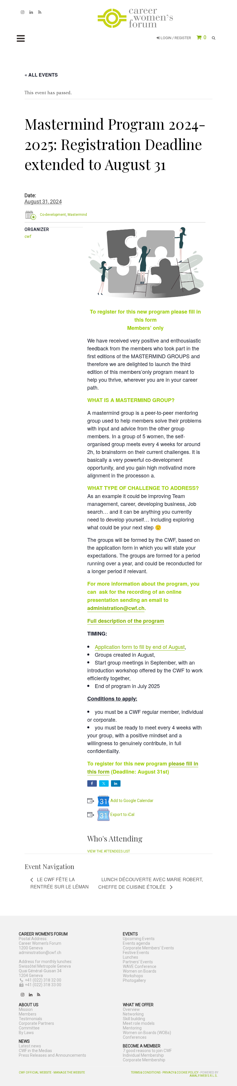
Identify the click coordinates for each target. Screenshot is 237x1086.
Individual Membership (143, 1055)
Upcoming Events (139, 938)
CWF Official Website (35, 1072)
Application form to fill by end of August (140, 646)
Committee (29, 1028)
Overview (131, 1009)
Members (27, 1014)
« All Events (41, 74)
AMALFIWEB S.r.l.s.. (204, 1075)
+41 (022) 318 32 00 (43, 980)
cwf (28, 236)
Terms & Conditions (145, 1072)
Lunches (130, 957)
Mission (26, 1009)
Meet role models (139, 1023)
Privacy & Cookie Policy (180, 1072)
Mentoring (132, 1028)
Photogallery (134, 980)
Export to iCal (122, 814)
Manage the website (69, 1072)
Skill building (134, 1018)
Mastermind (77, 215)
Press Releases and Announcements (52, 1055)
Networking (133, 1014)
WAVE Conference (139, 966)
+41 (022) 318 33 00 (43, 984)
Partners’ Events (138, 962)
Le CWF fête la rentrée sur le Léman (59, 883)
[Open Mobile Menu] (21, 39)
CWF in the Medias (35, 1050)
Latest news (30, 1046)
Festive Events (136, 952)
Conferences (135, 1037)
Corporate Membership (144, 1060)
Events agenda (136, 943)
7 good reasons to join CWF (147, 1050)
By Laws (26, 1032)
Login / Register (175, 38)
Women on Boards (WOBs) (147, 1032)
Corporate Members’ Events (148, 948)
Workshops (133, 975)
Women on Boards (139, 971)
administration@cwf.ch (116, 608)
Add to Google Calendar (131, 800)
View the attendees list (108, 851)
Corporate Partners (36, 1023)
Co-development (53, 215)
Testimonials (30, 1018)
